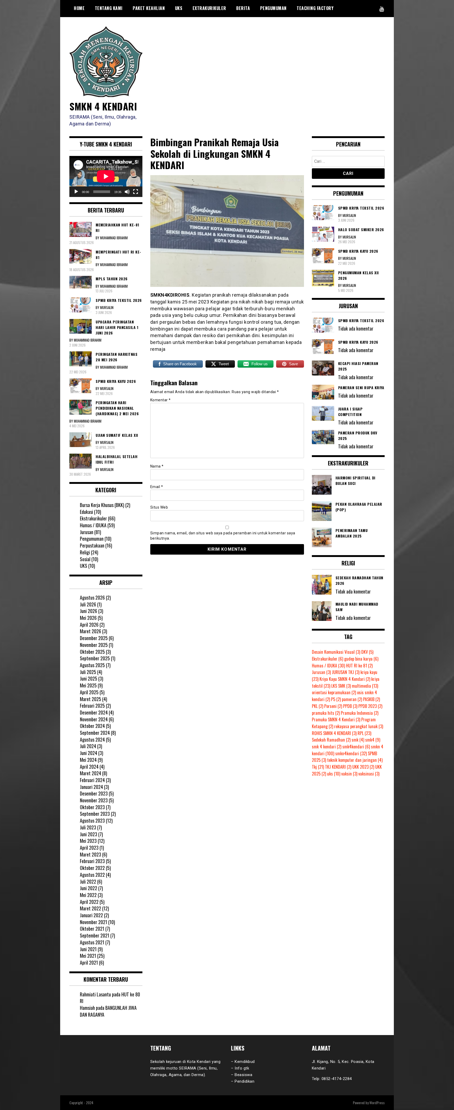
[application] (105, 176)
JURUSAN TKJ (345, 672)
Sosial (85, 559)
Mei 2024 (88, 759)
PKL (317, 706)
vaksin (349, 774)
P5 (336, 699)
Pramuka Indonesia (359, 713)
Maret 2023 (90, 854)
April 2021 (89, 962)
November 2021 (93, 922)
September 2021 (94, 935)
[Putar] (76, 191)
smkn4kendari (351, 753)
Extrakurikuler (209, 8)
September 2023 (95, 813)
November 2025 (94, 644)
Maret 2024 (90, 773)
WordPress (377, 1102)
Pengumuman (273, 8)
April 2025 (89, 692)
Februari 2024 (92, 780)
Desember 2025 (94, 638)
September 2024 (95, 732)
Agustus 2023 (92, 820)
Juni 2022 (88, 888)
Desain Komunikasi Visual (336, 652)
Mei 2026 (88, 617)
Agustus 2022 (92, 874)
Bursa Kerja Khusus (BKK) (102, 504)
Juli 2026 (88, 604)
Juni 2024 (88, 752)
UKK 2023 (363, 767)
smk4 (372, 740)
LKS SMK (341, 686)
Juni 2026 (88, 610)
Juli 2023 (88, 827)
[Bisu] (127, 191)
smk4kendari (356, 746)
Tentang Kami (109, 8)
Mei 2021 (88, 955)
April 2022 (89, 901)
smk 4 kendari (326, 746)
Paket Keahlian (149, 8)
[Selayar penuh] (135, 191)
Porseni (333, 706)
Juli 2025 (88, 671)
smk (358, 740)
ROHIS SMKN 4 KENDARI (334, 733)
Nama (157, 466)
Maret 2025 (90, 699)
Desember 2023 (94, 793)
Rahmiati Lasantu (95, 994)
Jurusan (86, 532)
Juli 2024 (88, 746)
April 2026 (89, 624)
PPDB (350, 706)
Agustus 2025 (92, 665)
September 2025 (95, 658)
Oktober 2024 (92, 725)
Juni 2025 (88, 678)
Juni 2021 (88, 949)
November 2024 (94, 719)
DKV (367, 652)
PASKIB (371, 699)
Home (79, 8)
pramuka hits (326, 713)
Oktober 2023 (92, 807)
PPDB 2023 (370, 706)
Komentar (160, 400)
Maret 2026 (90, 631)
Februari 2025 (92, 705)
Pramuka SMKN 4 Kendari (336, 719)
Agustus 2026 (92, 597)
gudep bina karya (361, 659)
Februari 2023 (92, 861)
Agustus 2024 (92, 739)
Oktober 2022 (92, 867)
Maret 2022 (90, 908)
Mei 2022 (88, 894)
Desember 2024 (94, 712)
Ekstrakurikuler (93, 518)
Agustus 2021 (92, 942)
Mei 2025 (88, 685)
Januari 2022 (91, 915)
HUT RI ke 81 (359, 665)
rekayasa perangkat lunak (358, 726)
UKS (179, 8)
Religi (85, 552)
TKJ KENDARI (338, 767)
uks (333, 774)
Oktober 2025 (92, 651)
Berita (243, 8)
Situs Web (159, 507)
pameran (352, 699)
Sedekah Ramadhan (331, 740)
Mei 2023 (88, 840)
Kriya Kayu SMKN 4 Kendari (344, 679)
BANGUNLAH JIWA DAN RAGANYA (108, 1011)
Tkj (318, 767)
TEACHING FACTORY (315, 8)
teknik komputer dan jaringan (355, 760)
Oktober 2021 (92, 928)
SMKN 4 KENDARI (103, 106)
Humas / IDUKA (93, 525)
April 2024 (89, 766)
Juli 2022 (88, 881)
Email (156, 487)
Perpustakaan (92, 545)
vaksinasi (368, 774)
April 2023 (89, 847)
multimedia (365, 686)
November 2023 (94, 800)
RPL (364, 733)
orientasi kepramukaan (334, 692)
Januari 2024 (91, 786)
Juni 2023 (88, 834)
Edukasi (86, 511)
